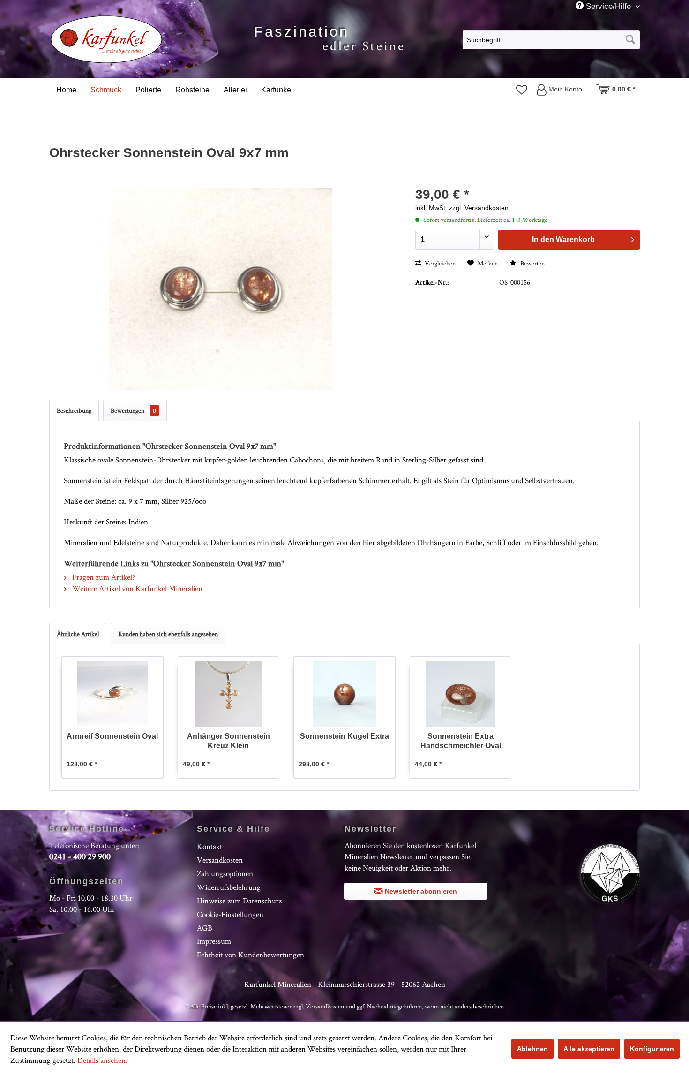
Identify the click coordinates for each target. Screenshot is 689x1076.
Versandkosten (220, 860)
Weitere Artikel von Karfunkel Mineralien (136, 588)
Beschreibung (74, 410)
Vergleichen (439, 263)
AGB (204, 928)
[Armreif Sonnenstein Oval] (112, 694)
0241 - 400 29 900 (80, 856)
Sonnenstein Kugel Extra (344, 736)
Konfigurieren (652, 1049)
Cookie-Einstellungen (230, 914)
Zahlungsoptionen (225, 873)
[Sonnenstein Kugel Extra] (344, 694)
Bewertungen (133, 410)
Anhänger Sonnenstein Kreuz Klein (228, 741)
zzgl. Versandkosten (479, 208)
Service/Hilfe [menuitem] (608, 6)
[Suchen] (630, 39)
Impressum (214, 941)
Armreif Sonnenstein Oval (112, 736)
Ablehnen (532, 1049)
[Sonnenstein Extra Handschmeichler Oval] (461, 694)
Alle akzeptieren (588, 1049)
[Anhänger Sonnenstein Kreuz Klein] (229, 694)
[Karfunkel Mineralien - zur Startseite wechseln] (106, 39)
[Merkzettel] (521, 89)
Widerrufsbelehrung (229, 887)
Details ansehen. (102, 1060)
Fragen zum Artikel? (102, 577)
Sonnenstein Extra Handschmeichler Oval (460, 741)
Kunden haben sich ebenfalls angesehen (168, 633)
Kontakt (209, 846)
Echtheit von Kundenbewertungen (250, 954)
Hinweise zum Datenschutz (239, 900)
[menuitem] (551, 39)
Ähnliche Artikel (78, 633)
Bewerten (532, 263)
